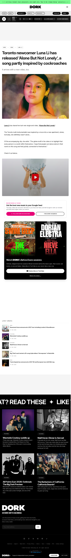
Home (4, 47)
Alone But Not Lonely (47, 125)
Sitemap (48, 543)
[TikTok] (47, 539)
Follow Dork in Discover (20, 213)
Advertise (9, 543)
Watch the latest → (35, 275)
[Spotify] (42, 539)
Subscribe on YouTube (36, 271)
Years (43, 543)
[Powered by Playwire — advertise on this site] (35, 552)
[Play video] (35, 177)
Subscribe (54, 555)
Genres (38, 543)
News (12, 47)
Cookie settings (60, 543)
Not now (64, 555)
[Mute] (24, 19)
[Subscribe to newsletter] (38, 527)
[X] (33, 539)
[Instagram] (24, 539)
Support (16, 543)
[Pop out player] (20, 19)
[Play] (4, 19)
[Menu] (67, 7)
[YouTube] (38, 539)
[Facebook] (29, 539)
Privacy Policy (30, 543)
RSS (53, 543)
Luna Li (6, 125)
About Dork (22, 543)
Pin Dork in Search (50, 213)
